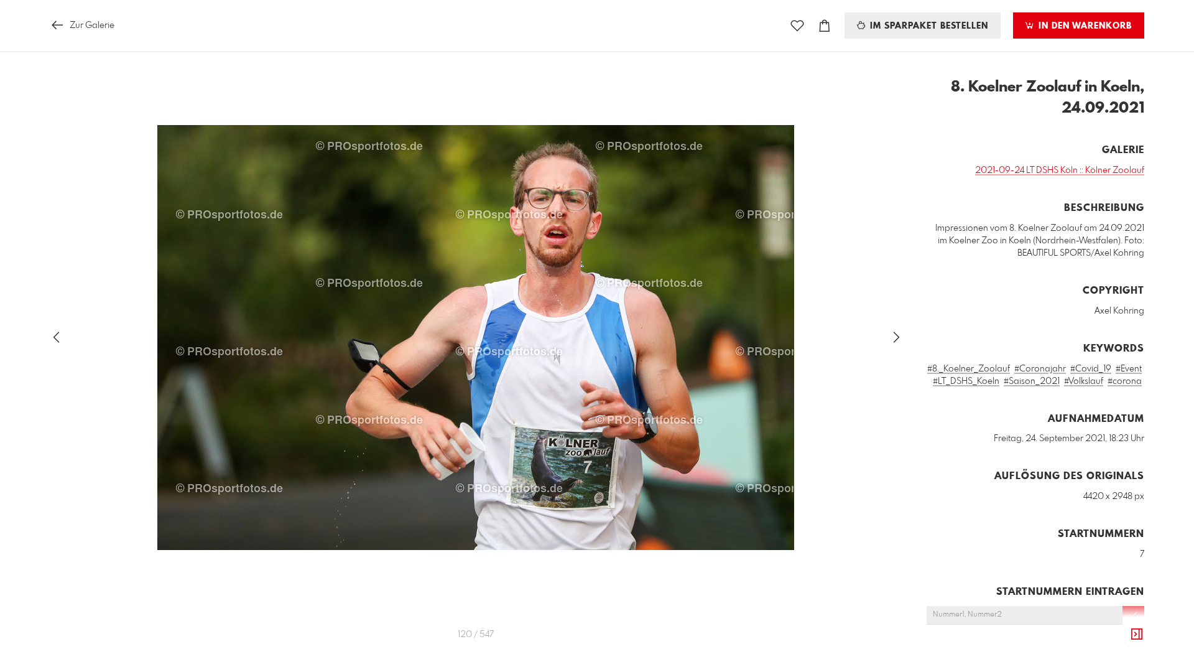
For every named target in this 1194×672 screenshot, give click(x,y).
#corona (1125, 381)
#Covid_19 (1090, 369)
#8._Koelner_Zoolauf (968, 369)
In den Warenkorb (1083, 26)
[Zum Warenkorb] (824, 25)
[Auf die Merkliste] (797, 25)
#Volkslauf (1083, 381)
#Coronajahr (1040, 369)
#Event (1129, 369)
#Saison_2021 (1032, 381)
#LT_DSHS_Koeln (966, 381)
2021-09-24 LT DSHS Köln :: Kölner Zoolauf (1059, 170)
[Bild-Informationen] (1136, 634)
